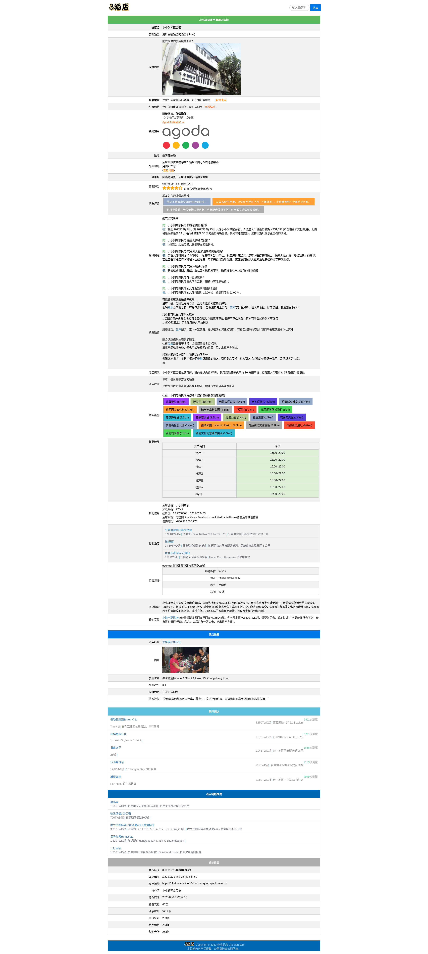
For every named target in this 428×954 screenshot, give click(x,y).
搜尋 (315, 8)
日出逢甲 (115, 747)
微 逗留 (169, 541)
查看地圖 (168, 170)
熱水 (170, 307)
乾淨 (178, 329)
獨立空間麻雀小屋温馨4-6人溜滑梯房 (132, 825)
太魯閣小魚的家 (171, 642)
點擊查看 (221, 100)
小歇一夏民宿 (170, 617)
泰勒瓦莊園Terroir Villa (123, 719)
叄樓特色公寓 (118, 734)
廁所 (232, 307)
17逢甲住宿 (117, 762)
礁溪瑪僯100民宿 (120, 813)
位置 (170, 343)
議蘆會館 (115, 776)
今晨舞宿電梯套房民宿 (178, 530)
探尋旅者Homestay (121, 836)
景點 (199, 358)
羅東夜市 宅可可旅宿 (177, 553)
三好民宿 (115, 848)
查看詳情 (210, 107)
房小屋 (114, 802)
